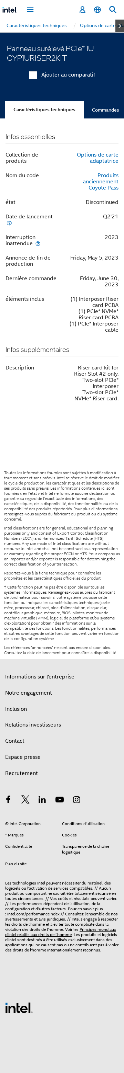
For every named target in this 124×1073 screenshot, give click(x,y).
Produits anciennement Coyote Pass (100, 181)
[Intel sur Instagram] (76, 801)
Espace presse (23, 757)
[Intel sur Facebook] (8, 801)
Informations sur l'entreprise (39, 676)
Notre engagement (28, 692)
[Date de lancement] (9, 223)
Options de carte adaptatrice (97, 157)
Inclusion (16, 709)
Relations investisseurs (33, 724)
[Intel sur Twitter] (25, 801)
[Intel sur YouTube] (59, 801)
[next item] (119, 26)
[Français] (97, 9)
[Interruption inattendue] (38, 243)
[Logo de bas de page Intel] (19, 1007)
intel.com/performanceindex (33, 913)
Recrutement (21, 773)
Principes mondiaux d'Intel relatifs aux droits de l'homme (60, 932)
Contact (14, 741)
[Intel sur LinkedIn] (42, 801)
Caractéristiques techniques (44, 109)
